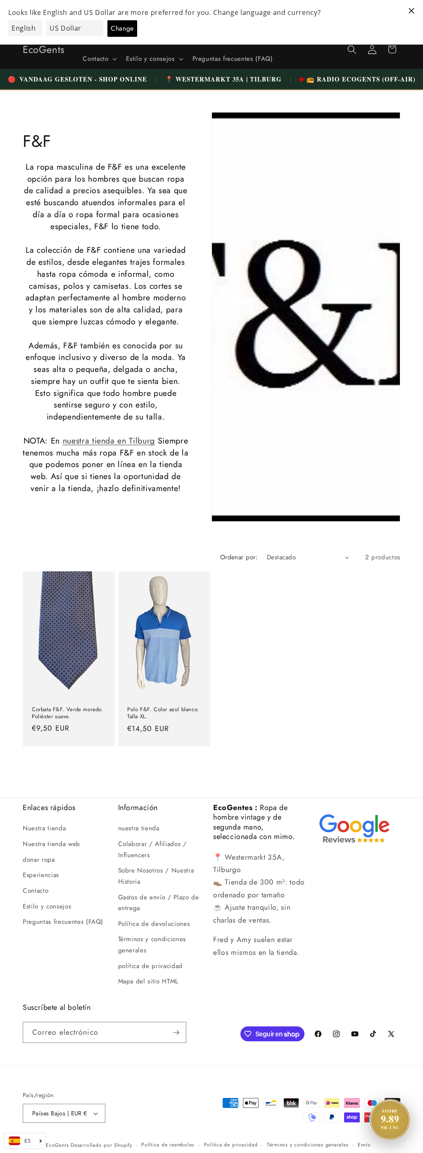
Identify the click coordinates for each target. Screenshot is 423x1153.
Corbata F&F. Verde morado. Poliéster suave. (67, 713)
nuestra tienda (138, 828)
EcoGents (57, 1145)
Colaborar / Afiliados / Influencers (152, 849)
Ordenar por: (239, 557)
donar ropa (39, 859)
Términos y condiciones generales (152, 945)
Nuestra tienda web (51, 844)
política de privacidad (150, 966)
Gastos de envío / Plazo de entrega (158, 903)
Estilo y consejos (47, 906)
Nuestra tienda (44, 828)
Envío (364, 1144)
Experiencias (41, 875)
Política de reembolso (168, 1144)
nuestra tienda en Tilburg (109, 440)
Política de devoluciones (154, 923)
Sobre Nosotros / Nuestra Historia (156, 876)
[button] (99, 59)
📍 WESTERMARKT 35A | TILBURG (223, 79)
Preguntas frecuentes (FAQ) (63, 921)
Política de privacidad (231, 1144)
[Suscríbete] (176, 1032)
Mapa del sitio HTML (148, 981)
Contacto (35, 890)
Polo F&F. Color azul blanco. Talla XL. (163, 713)
